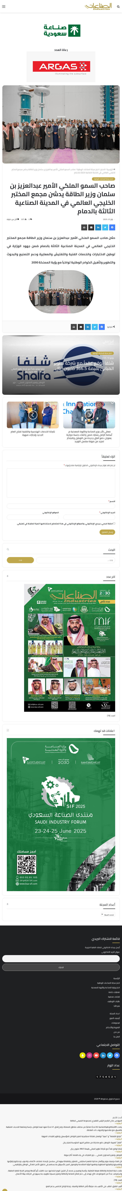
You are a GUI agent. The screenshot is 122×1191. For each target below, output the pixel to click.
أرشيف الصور (115, 1016)
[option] (61, 365)
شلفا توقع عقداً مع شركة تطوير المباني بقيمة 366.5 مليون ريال (84, 365)
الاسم (111, 501)
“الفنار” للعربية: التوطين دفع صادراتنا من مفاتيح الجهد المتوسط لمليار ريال (92, 1141)
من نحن (117, 1030)
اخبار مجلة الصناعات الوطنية (88, 169)
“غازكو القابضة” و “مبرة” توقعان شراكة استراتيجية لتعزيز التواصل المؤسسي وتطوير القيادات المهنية (82, 1134)
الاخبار (102, 169)
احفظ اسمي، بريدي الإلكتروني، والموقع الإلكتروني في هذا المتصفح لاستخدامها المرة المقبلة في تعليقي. (65, 523)
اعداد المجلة (115, 1012)
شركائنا (117, 1004)
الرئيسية (110, 169)
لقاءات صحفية (114, 995)
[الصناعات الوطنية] (98, 6)
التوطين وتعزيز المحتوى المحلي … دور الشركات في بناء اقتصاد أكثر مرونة (93, 1153)
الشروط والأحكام (113, 1026)
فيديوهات (115, 1021)
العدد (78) (111, 715)
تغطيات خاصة (114, 990)
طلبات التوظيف (113, 999)
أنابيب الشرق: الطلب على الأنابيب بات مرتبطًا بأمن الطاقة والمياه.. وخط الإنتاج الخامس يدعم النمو (84, 1184)
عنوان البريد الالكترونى (110, 950)
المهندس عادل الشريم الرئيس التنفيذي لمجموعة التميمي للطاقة (96, 1119)
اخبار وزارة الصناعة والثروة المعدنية (105, 986)
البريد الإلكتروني (107, 512)
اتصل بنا (117, 1035)
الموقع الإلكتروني (50, 512)
